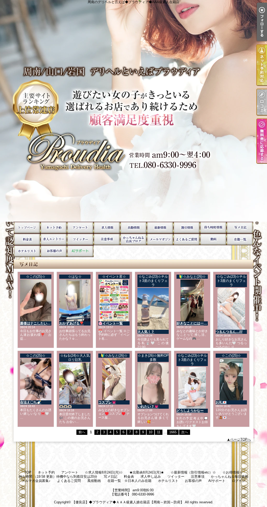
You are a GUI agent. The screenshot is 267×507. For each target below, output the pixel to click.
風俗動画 (213, 239)
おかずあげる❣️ (71, 323)
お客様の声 (53, 251)
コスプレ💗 (107, 402)
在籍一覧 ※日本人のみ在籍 (240, 239)
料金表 (27, 239)
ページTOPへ (240, 439)
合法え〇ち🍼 (30, 402)
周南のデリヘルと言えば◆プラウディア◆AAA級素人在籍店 (133, 111)
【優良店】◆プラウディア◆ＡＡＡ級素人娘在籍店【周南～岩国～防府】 (128, 502)
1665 (173, 432)
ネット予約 (53, 227)
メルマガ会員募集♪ (160, 239)
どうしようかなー (190, 411)
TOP (27, 227)
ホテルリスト (27, 251)
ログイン (238, 481)
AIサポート (80, 251)
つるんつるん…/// (229, 332)
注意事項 (107, 239)
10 (150, 432)
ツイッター (80, 239)
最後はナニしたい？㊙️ (37, 323)
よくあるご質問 (186, 239)
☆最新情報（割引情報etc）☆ (160, 227)
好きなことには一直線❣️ (196, 323)
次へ (184, 432)
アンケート (80, 227)
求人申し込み (53, 239)
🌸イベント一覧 (110, 323)
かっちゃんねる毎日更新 (133, 239)
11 (158, 432)
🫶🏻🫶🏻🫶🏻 (65, 406)
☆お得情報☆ (186, 227)
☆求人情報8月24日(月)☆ (107, 227)
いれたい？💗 (148, 406)
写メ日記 (240, 227)
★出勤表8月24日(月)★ (133, 227)
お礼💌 (221, 402)
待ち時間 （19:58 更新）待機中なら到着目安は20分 (213, 227)
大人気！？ (145, 332)
